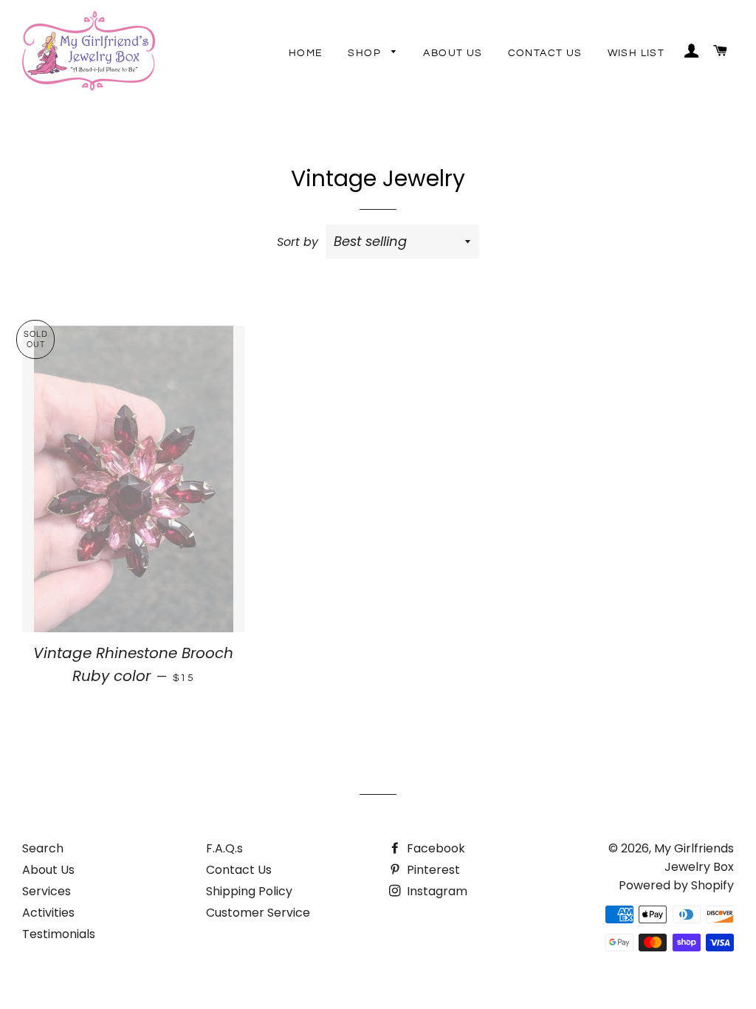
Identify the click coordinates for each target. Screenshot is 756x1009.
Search (42, 848)
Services (46, 891)
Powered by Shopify (676, 885)
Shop (366, 53)
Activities (48, 912)
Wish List (636, 53)
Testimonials (58, 934)
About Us (452, 53)
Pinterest (432, 869)
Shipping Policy (249, 891)
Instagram (435, 891)
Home (306, 53)
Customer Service (258, 912)
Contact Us (545, 53)
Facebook (434, 848)
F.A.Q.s (224, 848)
